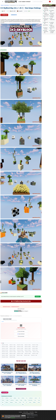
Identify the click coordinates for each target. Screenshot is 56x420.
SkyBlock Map (52, 7)
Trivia (3, 404)
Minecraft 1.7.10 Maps (5, 355)
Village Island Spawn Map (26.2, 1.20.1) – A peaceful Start (7, 385)
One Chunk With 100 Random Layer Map (52, 31)
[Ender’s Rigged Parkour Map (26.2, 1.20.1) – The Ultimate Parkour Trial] (21, 367)
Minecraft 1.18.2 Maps (28, 346)
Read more (13, 417)
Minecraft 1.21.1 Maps (5, 351)
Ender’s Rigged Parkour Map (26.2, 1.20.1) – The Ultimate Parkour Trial (21, 373)
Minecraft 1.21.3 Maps (28, 351)
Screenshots (14, 14)
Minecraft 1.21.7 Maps (20, 353)
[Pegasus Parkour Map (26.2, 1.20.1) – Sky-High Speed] (34, 379)
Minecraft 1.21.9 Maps (35, 353)
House (39, 400)
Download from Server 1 (7, 306)
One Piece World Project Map (46, 31)
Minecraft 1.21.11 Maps (21, 351)
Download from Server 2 (15, 306)
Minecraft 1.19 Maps (35, 346)
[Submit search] (50, 1)
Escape (21, 400)
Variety (23, 404)
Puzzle (20, 402)
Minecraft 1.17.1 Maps (12, 346)
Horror (35, 400)
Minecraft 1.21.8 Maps (28, 353)
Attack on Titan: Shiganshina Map (46, 19)
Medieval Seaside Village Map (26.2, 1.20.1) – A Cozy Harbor (7, 373)
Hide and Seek (30, 400)
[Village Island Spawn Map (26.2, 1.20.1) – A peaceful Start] (7, 379)
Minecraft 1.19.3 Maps (20, 348)
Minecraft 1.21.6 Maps (12, 353)
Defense (3, 400)
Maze (2, 402)
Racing (30, 402)
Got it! (23, 415)
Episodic (17, 400)
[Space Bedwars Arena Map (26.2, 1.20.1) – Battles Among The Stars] (34, 367)
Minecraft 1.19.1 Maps (5, 348)
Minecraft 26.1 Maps (26, 355)
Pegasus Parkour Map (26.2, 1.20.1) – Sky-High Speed (35, 385)
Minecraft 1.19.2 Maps (12, 348)
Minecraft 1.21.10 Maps (13, 351)
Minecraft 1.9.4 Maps (19, 355)
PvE (23, 402)
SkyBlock (34, 402)
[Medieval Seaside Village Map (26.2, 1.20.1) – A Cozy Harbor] (7, 367)
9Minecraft (27, 417)
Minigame (11, 402)
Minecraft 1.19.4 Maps (28, 348)
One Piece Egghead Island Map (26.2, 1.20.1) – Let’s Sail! (21, 385)
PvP (26, 402)
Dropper (7, 400)
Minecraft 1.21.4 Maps (36, 351)
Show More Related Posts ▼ (21, 388)
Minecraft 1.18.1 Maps (20, 346)
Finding (25, 400)
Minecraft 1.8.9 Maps (12, 355)
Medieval (6, 402)
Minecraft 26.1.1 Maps (34, 355)
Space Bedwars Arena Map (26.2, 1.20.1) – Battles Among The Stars (34, 373)
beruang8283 (20, 11)
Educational (12, 400)
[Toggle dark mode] (52, 1)
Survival (39, 402)
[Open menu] (3, 1)
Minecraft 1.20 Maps (35, 348)
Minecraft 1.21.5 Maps (5, 353)
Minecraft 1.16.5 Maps (5, 346)
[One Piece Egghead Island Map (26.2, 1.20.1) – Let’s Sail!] (21, 379)
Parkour (16, 402)
